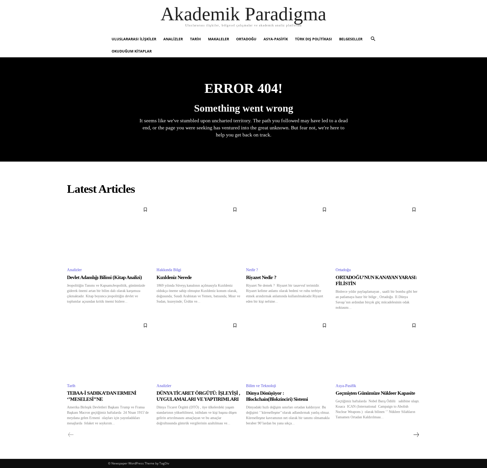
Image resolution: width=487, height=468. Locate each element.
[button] (373, 39)
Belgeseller (350, 39)
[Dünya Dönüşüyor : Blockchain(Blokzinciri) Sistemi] (288, 348)
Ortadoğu (246, 39)
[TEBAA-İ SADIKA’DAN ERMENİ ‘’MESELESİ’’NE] (109, 348)
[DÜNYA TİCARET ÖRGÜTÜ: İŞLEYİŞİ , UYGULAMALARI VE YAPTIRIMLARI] (198, 348)
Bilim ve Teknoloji (261, 386)
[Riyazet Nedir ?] (288, 233)
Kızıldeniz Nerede (174, 277)
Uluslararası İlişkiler (134, 39)
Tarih (195, 39)
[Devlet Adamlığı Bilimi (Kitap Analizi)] (109, 233)
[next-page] (416, 435)
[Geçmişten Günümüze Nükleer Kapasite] (378, 348)
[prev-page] (71, 435)
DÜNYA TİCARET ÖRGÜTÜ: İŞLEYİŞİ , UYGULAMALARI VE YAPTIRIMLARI (198, 396)
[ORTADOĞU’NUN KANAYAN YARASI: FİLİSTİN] (378, 233)
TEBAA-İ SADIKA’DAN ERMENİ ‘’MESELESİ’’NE (101, 396)
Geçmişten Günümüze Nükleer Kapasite (375, 393)
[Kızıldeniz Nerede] (198, 233)
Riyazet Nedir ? (261, 277)
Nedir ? (252, 270)
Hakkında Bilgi (168, 270)
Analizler (173, 39)
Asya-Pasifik (276, 39)
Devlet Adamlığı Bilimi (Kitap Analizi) (104, 277)
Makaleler (218, 39)
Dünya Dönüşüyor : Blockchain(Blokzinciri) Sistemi (277, 396)
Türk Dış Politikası (313, 39)
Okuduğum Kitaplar (132, 51)
